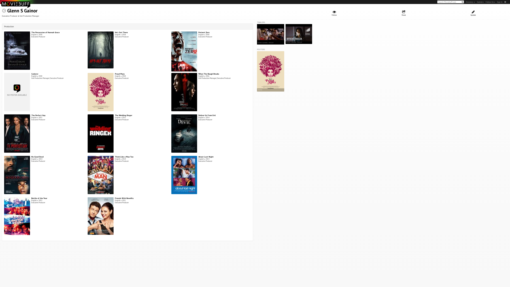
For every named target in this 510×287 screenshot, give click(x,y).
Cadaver (34, 74)
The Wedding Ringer (123, 115)
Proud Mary (120, 74)
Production (9, 26)
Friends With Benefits (124, 198)
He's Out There (121, 32)
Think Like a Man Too (124, 157)
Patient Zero (203, 32)
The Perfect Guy (38, 115)
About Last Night (206, 157)
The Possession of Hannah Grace (45, 32)
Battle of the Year (39, 198)
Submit (479, 2)
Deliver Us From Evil (207, 115)
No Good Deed (37, 157)
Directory (470, 2)
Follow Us (490, 2)
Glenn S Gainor (22, 10)
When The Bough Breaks (208, 74)
